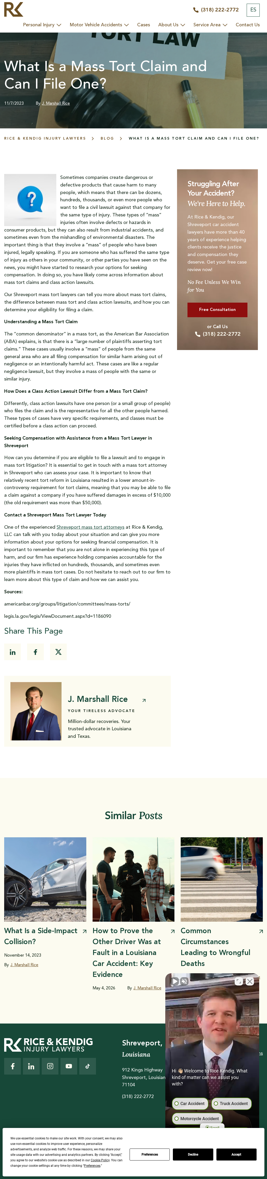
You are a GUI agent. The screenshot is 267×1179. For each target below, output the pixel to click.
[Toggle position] (239, 981)
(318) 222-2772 (222, 334)
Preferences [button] (92, 1166)
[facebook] (35, 652)
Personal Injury (38, 25)
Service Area (207, 25)
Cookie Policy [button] (100, 1160)
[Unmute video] (175, 981)
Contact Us (248, 25)
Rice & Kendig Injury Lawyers (45, 138)
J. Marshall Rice (56, 104)
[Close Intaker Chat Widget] (250, 981)
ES (253, 10)
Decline (193, 1154)
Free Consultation (217, 310)
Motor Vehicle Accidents (96, 25)
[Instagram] (50, 1066)
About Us (168, 25)
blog (107, 138)
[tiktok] (87, 1066)
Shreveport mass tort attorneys (90, 527)
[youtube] (68, 1066)
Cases (143, 25)
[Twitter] (58, 652)
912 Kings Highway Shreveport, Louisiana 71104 (145, 1078)
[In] (12, 652)
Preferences (150, 1154)
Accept (236, 1154)
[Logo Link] (13, 10)
